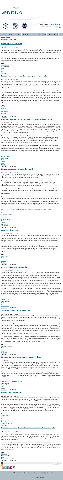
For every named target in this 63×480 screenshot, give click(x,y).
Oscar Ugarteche (5, 415)
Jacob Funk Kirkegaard (6, 346)
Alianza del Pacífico (6, 421)
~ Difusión (33, 34)
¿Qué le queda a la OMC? (10, 230)
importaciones (4, 225)
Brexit (2, 351)
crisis (2, 457)
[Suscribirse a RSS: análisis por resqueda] (2, 464)
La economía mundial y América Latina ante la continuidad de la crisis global (28, 428)
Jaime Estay (4, 454)
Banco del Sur (4, 384)
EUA (2, 114)
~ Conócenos (9, 34)
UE (2, 349)
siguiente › (55, 463)
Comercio (3, 113)
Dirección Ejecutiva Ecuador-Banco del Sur (11, 381)
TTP (2, 304)
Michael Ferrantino (5, 156)
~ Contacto (49, 34)
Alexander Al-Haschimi (6, 214)
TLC (2, 71)
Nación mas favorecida (6, 423)
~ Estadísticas (17, 34)
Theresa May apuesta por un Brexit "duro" (16, 310)
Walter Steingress (5, 219)
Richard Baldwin (5, 299)
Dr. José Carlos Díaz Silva (55, 26)
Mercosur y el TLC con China (11, 44)
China (2, 68)
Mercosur (3, 69)
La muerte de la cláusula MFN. (12, 392)
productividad (4, 111)
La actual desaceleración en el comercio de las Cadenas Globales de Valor (27, 119)
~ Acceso (55, 34)
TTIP (2, 420)
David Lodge (4, 217)
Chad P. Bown (4, 256)
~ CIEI (38, 34)
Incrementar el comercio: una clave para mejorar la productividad (24, 76)
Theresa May (4, 352)
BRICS (3, 386)
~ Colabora (43, 34)
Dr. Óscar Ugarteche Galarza (54, 24)
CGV (2, 163)
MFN (2, 262)
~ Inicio (3, 34)
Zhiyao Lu (3, 108)
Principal (3, 37)
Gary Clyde (4, 106)
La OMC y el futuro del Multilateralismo (15, 267)
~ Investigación (25, 34)
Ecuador (3, 388)
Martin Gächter (4, 216)
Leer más (4, 73)
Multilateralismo (5, 306)
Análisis (8, 37)
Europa (3, 164)
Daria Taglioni (4, 158)
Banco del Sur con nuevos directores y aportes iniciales (21, 357)
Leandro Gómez (5, 65)
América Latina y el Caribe (7, 458)
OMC (2, 259)
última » (60, 463)
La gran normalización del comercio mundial (17, 169)
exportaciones (4, 224)
